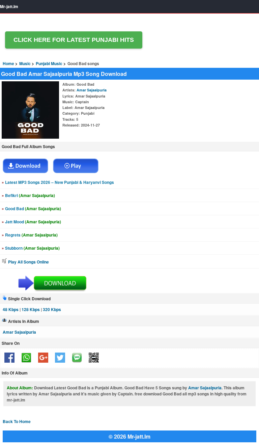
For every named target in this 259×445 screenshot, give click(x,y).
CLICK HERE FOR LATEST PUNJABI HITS (73, 39)
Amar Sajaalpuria (92, 89)
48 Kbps (11, 309)
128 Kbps (31, 309)
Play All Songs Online (28, 262)
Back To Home (17, 421)
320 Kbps (52, 309)
